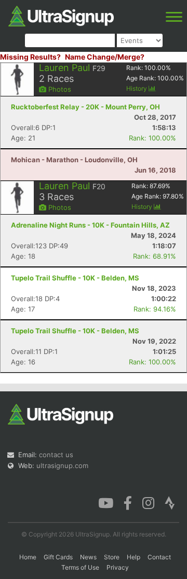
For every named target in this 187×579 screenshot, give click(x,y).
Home (27, 557)
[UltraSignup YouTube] (105, 502)
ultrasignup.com (62, 465)
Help (133, 557)
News (88, 557)
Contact (159, 557)
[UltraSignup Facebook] (127, 502)
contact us (56, 454)
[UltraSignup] (61, 15)
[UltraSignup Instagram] (148, 502)
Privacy (117, 567)
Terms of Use (80, 567)
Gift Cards (58, 557)
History (137, 88)
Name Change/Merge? (104, 56)
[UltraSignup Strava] (170, 502)
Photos (58, 89)
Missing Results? (30, 56)
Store (111, 557)
